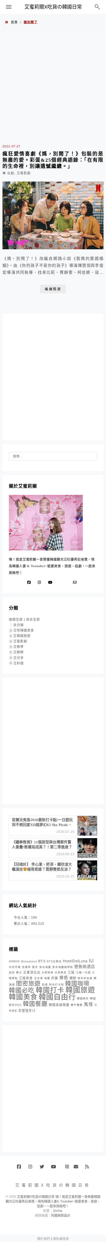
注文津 (38, 978)
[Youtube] (51, 582)
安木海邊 (45, 967)
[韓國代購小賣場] (60, 582)
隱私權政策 (61, 1239)
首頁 (14, 22)
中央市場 (15, 967)
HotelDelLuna (75, 961)
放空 (12, 972)
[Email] (76, 582)
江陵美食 (26, 978)
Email (77, 1168)
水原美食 (61, 972)
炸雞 (54, 978)
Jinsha (57, 1211)
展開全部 (16, 619)
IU (91, 960)
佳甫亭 (26, 967)
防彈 (45, 984)
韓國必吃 (22, 990)
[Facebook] (30, 582)
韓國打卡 (50, 990)
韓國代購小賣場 (65, 1166)
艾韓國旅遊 (22, 636)
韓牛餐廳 (77, 1004)
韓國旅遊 (80, 990)
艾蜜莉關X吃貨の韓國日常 (53, 7)
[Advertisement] (53, 87)
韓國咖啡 (77, 983)
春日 (19, 972)
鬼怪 (88, 1004)
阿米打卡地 (56, 984)
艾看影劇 (24, 173)
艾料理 (18, 663)
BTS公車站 (54, 961)
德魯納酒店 (84, 967)
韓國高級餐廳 (59, 1005)
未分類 (18, 625)
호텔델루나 (26, 1010)
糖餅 (73, 978)
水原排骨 (47, 972)
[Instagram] (40, 582)
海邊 (47, 978)
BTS (42, 961)
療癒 (63, 977)
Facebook (21, 1168)
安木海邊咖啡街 (62, 967)
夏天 (35, 967)
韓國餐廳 (35, 1003)
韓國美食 (23, 997)
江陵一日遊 (83, 972)
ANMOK (14, 961)
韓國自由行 (57, 997)
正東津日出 (31, 972)
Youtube (55, 1168)
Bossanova (29, 961)
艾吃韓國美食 (23, 630)
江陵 (71, 972)
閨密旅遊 (28, 983)
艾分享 (18, 658)
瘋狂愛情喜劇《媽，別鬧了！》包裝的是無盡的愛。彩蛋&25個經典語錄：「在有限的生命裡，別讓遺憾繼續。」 (53, 160)
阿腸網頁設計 (60, 1215)
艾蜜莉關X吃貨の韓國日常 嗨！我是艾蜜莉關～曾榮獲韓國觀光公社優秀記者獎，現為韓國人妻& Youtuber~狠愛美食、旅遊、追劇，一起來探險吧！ (53, 1201)
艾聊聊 (18, 652)
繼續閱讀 (53, 289)
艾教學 (18, 646)
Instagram (32, 1168)
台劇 (10, 173)
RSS (89, 1168)
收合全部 (33, 619)
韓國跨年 (83, 998)
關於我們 (43, 1239)
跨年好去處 (85, 978)
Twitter (43, 1168)
